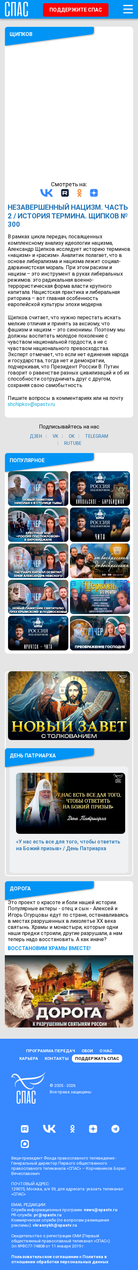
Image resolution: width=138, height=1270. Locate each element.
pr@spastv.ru (48, 1215)
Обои (87, 1050)
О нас (105, 1050)
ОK (71, 436)
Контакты (57, 1058)
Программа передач (50, 1050)
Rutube (73, 443)
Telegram (96, 436)
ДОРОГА (20, 889)
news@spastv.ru (100, 1209)
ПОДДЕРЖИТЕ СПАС (75, 10)
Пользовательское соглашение (44, 1256)
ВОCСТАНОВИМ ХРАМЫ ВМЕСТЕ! (49, 948)
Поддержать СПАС (97, 1058)
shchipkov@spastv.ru (31, 404)
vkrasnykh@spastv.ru (55, 1225)
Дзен (36, 436)
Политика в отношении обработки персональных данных (59, 1259)
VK (55, 436)
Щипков (21, 34)
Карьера (28, 1058)
